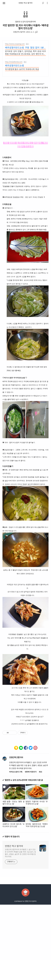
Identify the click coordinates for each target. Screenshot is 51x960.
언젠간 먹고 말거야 (25, 3)
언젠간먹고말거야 (19, 32)
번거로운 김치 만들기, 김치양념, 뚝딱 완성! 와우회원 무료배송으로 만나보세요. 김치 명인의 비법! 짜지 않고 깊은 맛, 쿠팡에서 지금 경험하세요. (25, 53)
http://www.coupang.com (15, 44)
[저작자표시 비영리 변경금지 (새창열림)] (31, 733)
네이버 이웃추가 (31, 772)
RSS (40, 772)
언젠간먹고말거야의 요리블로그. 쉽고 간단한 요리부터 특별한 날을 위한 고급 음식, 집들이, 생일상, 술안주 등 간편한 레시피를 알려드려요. (20, 853)
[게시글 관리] (14, 733)
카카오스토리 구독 (15, 772)
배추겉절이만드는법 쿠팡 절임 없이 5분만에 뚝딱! (25, 48)
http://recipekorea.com (13, 62)
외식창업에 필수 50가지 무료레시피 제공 (22, 69)
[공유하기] (11, 733)
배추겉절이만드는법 (14, 66)
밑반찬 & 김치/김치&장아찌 (25, 22)
